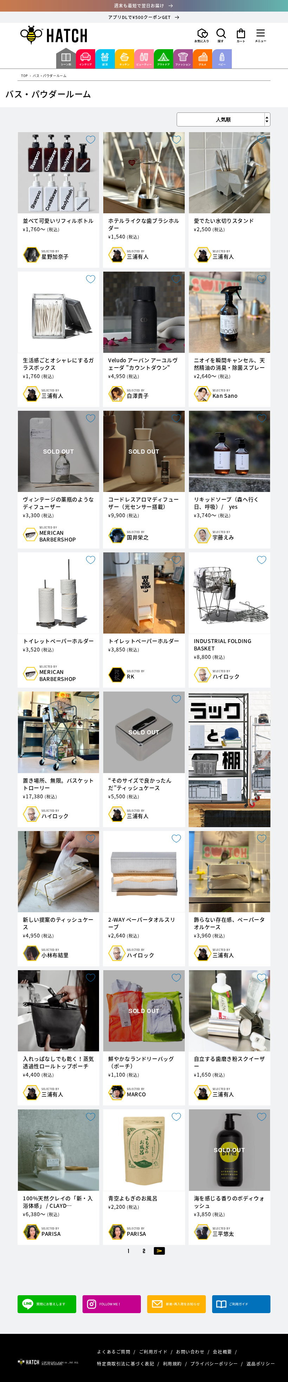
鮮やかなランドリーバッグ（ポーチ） (141, 1062)
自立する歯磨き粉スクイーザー (229, 1062)
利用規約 (173, 1363)
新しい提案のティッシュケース (58, 923)
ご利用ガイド (154, 1351)
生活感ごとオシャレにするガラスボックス (58, 364)
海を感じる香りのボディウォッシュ (229, 1202)
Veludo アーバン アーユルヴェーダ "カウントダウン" (143, 364)
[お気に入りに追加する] (91, 140)
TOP (24, 76)
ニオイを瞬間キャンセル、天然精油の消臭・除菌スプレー (229, 364)
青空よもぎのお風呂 (132, 1198)
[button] (221, 35)
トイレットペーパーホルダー (58, 641)
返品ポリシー (261, 1363)
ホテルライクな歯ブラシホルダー (143, 224)
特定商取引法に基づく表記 (126, 1363)
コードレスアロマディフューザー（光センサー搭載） (143, 503)
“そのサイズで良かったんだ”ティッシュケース (139, 784)
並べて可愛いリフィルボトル (58, 221)
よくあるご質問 (114, 1351)
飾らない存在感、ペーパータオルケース (229, 923)
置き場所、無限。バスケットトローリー (58, 784)
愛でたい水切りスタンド (224, 221)
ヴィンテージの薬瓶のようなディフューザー (58, 503)
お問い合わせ (191, 1351)
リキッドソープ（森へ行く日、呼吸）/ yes (226, 503)
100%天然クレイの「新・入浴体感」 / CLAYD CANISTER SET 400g (58, 1202)
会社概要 (223, 1351)
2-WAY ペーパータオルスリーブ (141, 923)
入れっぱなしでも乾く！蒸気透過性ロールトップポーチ (58, 1062)
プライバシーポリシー (215, 1363)
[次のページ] (159, 1251)
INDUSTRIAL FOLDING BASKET (223, 644)
